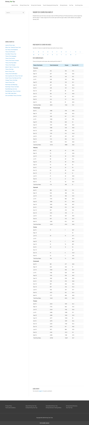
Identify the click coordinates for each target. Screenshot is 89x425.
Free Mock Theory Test (10, 54)
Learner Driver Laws (10, 45)
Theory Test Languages (10, 56)
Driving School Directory (71, 405)
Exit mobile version (44, 423)
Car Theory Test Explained (11, 49)
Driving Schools (63, 5)
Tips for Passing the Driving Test (50, 5)
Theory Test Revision (10, 51)
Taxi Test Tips (69, 407)
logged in (41, 391)
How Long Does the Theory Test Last (13, 75)
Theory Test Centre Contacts (12, 60)
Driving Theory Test (24, 5)
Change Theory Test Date (11, 80)
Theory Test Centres (10, 58)
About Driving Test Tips (31, 405)
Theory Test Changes (10, 65)
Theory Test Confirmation (11, 73)
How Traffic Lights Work (10, 93)
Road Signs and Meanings (11, 84)
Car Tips (71, 5)
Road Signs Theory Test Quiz (12, 86)
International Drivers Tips (52, 405)
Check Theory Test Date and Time (13, 78)
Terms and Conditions (10, 407)
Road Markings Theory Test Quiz (12, 91)
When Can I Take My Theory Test (13, 47)
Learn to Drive (14, 5)
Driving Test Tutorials (36, 5)
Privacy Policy (8, 405)
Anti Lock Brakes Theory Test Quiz (13, 95)
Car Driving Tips (79, 5)
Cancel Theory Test (9, 82)
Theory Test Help (9, 69)
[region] (15, 27)
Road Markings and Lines (11, 89)
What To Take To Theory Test (12, 67)
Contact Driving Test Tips (31, 407)
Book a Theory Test (9, 71)
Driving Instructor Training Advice (53, 407)
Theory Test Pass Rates (10, 62)
